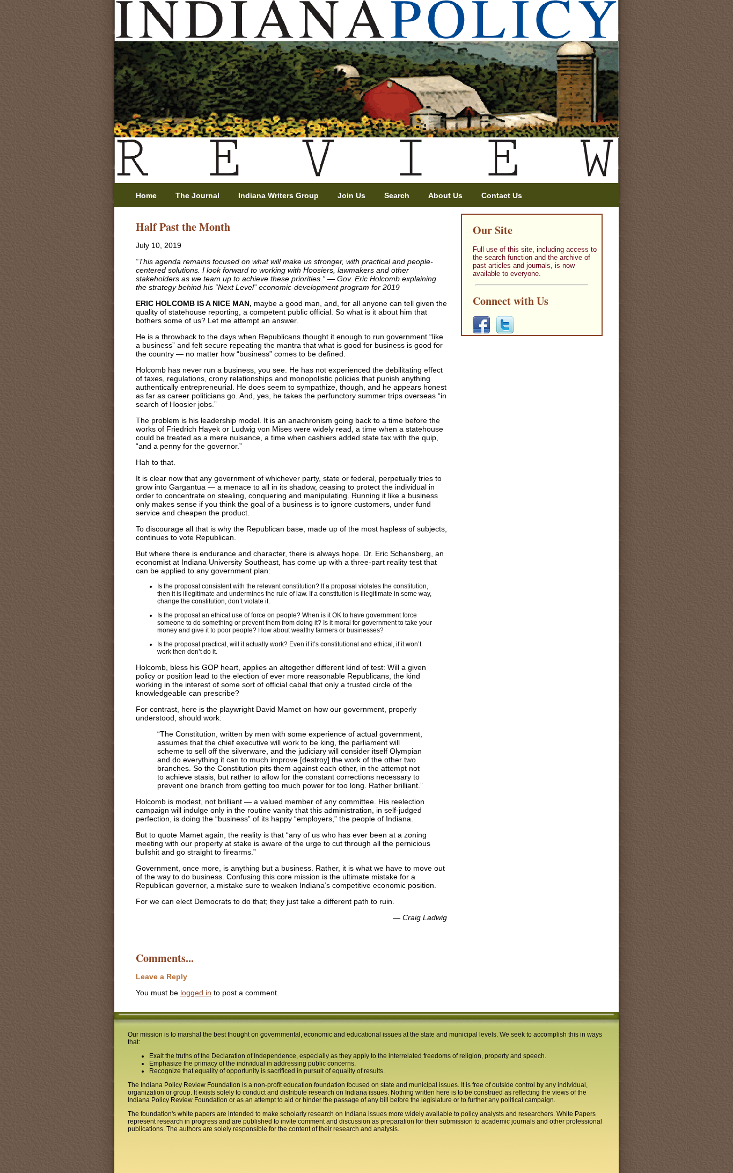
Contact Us (501, 195)
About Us (445, 195)
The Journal (197, 195)
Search (396, 195)
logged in (195, 992)
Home (146, 195)
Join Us (351, 195)
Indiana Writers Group (278, 195)
